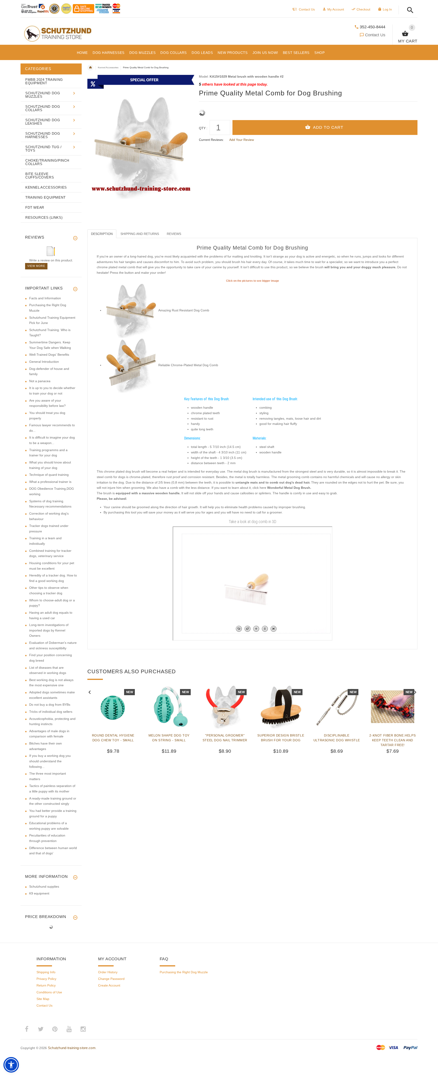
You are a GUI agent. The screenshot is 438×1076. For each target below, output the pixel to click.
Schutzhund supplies (44, 886)
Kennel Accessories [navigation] (108, 67)
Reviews (174, 234)
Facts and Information (45, 298)
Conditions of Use (49, 992)
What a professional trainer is (50, 482)
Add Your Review (241, 140)
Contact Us (375, 35)
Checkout (363, 9)
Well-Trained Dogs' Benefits (49, 354)
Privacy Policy (46, 979)
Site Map (42, 999)
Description (102, 234)
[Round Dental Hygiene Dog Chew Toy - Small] (113, 707)
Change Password (111, 979)
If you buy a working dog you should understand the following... (50, 761)
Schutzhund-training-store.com (72, 1048)
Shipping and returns (139, 234)
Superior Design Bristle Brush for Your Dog (280, 738)
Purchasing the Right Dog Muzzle (184, 972)
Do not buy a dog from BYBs (49, 704)
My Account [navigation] (335, 9)
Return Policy (46, 985)
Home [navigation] (90, 68)
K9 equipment (39, 893)
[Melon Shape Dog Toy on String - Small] (169, 707)
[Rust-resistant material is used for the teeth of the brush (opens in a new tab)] (131, 365)
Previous (89, 691)
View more (36, 266)
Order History (107, 972)
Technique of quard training (49, 474)
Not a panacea (39, 381)
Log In (387, 9)
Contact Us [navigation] (307, 9)
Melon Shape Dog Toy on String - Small (169, 738)
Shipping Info (45, 972)
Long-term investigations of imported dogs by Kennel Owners (48, 630)
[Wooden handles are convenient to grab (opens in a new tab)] (131, 310)
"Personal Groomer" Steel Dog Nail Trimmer (225, 738)
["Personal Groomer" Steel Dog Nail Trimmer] (224, 707)
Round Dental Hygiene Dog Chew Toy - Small (113, 738)
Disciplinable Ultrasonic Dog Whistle (336, 738)
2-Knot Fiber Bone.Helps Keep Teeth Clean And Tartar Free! (392, 740)
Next (415, 691)
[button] (409, 10)
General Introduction (44, 361)
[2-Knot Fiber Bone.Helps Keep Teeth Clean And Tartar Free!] (392, 707)
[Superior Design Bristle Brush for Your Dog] (280, 707)
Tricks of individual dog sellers (50, 711)
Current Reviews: (211, 140)
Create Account (109, 985)
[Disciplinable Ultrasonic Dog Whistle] (336, 707)
